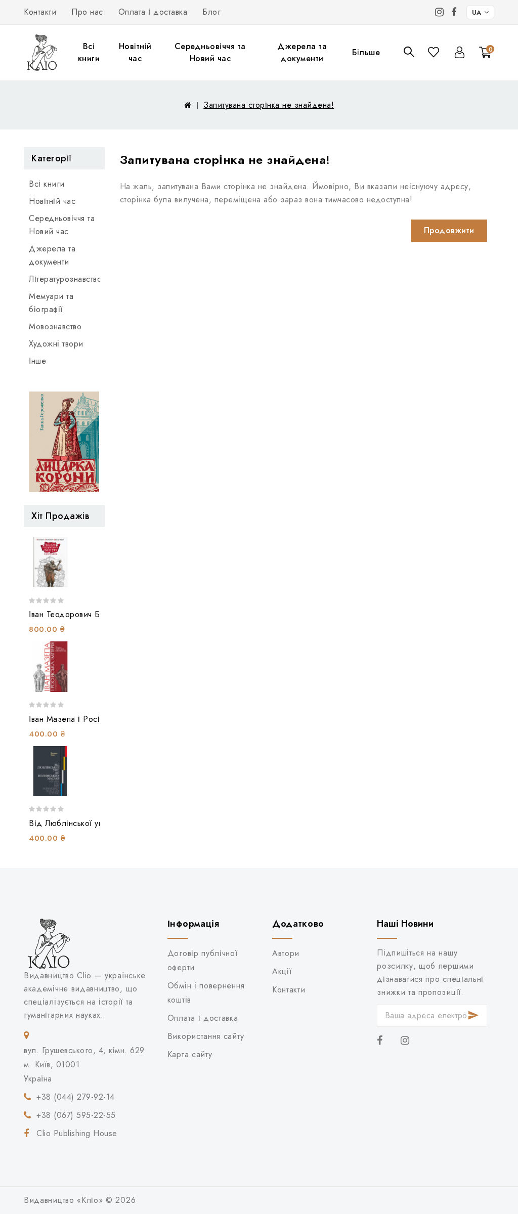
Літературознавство (64, 279)
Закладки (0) (434, 52)
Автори (285, 953)
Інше (37, 361)
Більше (366, 52)
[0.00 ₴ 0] (479, 66)
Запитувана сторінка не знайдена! (268, 105)
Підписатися (473, 1015)
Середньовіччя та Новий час (210, 52)
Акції (281, 971)
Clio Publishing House (76, 1133)
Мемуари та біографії (51, 302)
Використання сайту (205, 1036)
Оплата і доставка (153, 12)
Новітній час (135, 52)
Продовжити (449, 230)
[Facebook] (454, 12)
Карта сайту (189, 1054)
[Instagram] (439, 12)
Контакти (40, 12)
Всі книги (89, 52)
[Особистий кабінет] (459, 52)
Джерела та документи (302, 52)
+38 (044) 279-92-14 (75, 1097)
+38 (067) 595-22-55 (76, 1115)
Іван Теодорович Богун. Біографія (93, 614)
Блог (211, 12)
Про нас (87, 12)
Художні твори (56, 344)
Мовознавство (55, 326)
